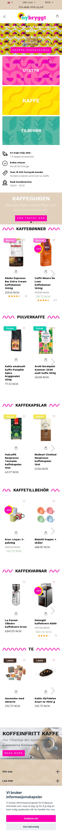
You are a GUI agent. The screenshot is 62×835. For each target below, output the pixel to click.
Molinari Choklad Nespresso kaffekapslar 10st (45, 459)
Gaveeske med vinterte (14, 700)
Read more (13, 753)
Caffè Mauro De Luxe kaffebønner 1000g (45, 283)
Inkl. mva (28, 2)
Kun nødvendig (31, 826)
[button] (31, 222)
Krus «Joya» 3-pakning (14, 541)
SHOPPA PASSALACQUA (31, 50)
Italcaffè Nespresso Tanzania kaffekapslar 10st (13, 461)
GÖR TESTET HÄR (31, 218)
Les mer (7, 780)
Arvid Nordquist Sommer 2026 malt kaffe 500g (45, 370)
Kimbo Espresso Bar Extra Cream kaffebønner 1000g (15, 283)
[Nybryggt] (31, 16)
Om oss (7, 771)
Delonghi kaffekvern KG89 (45, 622)
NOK (48, 2)
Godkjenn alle (31, 818)
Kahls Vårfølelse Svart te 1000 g (45, 700)
